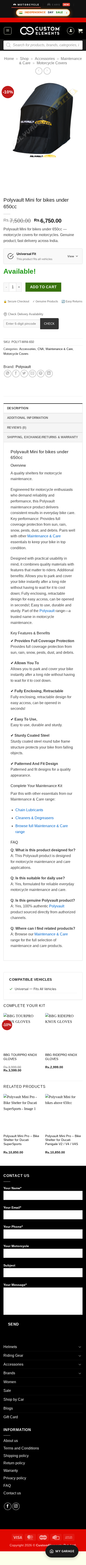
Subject (9, 1265)
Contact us (12, 1493)
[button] (7, 30)
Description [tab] (17, 408)
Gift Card (10, 1417)
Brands (9, 1373)
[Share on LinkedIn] (49, 373)
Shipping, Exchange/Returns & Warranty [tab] (42, 437)
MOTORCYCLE (28, 4)
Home (9, 59)
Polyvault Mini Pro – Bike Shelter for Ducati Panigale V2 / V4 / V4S (63, 1140)
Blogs (8, 1408)
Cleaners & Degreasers (34, 818)
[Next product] (38, 71)
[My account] (70, 30)
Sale (7, 1391)
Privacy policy (14, 1478)
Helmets (10, 1347)
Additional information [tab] (27, 418)
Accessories (45, 59)
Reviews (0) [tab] (16, 427)
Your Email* (12, 1207)
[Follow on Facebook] (7, 1506)
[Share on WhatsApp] (7, 373)
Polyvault (23, 367)
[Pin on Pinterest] (40, 373)
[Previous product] (47, 71)
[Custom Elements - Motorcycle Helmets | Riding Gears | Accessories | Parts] (40, 30)
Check (49, 323)
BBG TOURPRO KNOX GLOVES (20, 1057)
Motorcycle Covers (52, 63)
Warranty (10, 1470)
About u (9, 1441)
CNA (41, 349)
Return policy (14, 1463)
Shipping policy (16, 1456)
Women (9, 1382)
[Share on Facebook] (16, 373)
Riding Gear (13, 1355)
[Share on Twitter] (24, 373)
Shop (24, 59)
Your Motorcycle (16, 1246)
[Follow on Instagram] (16, 1506)
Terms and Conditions (21, 1448)
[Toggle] (80, 1346)
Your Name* (12, 1188)
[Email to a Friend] (32, 373)
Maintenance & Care (59, 349)
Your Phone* (13, 1226)
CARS (60, 4)
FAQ (7, 1486)
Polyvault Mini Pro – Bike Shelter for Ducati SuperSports (21, 1140)
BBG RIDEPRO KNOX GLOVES (61, 1057)
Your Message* (15, 1285)
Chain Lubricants (29, 810)
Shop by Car (13, 1399)
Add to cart (43, 287)
